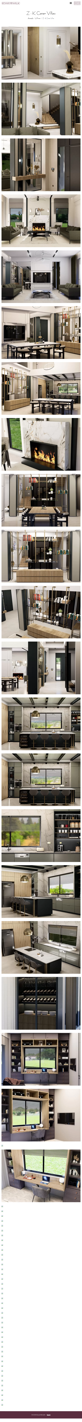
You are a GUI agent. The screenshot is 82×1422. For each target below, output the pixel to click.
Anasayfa (30, 18)
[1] (70, 3)
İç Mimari (37, 18)
